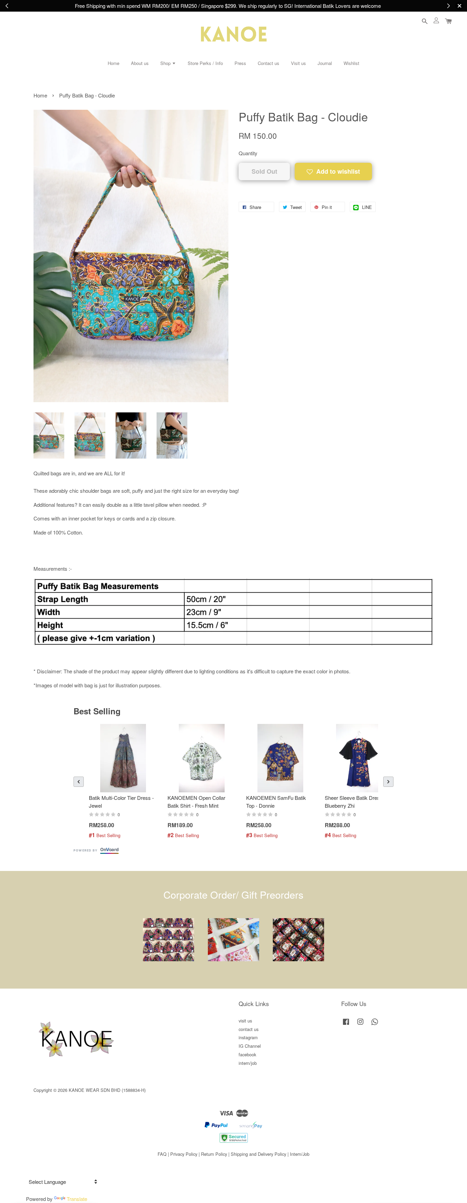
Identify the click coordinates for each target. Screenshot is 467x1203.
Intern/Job (299, 1154)
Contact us (268, 63)
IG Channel (250, 1046)
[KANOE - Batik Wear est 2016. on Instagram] (360, 1024)
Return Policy (214, 1154)
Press (240, 63)
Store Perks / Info (205, 63)
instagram (248, 1037)
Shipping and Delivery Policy (258, 1154)
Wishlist (351, 63)
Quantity (248, 153)
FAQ (162, 1154)
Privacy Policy (183, 1154)
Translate (77, 1198)
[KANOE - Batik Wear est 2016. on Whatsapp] (374, 1024)
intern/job (248, 1063)
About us (140, 63)
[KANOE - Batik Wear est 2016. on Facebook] (346, 1024)
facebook (247, 1054)
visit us (245, 1020)
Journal (325, 63)
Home (113, 63)
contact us (248, 1029)
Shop (166, 63)
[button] (79, 782)
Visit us (298, 63)
